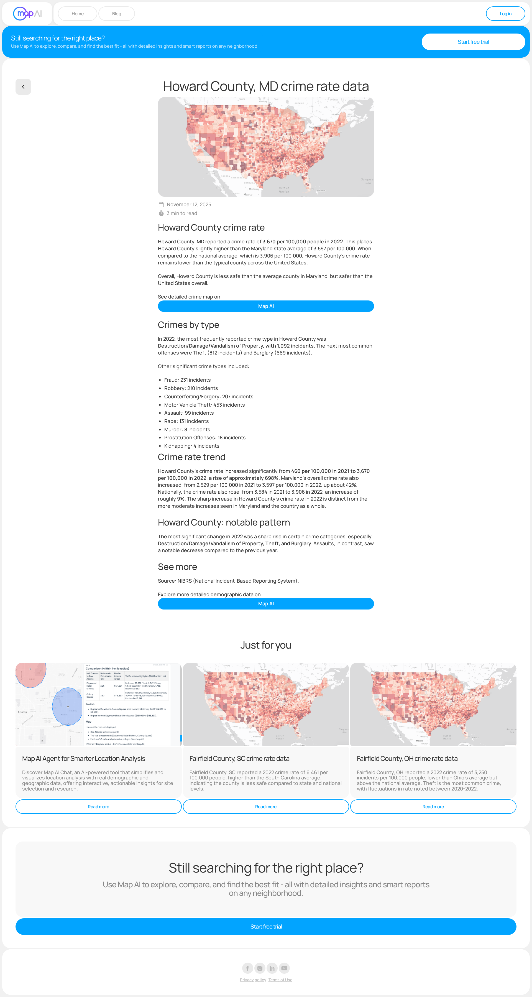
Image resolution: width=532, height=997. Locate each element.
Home (77, 14)
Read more (98, 807)
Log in (505, 14)
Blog (116, 14)
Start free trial (473, 41)
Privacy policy (253, 980)
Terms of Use (280, 980)
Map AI (266, 306)
